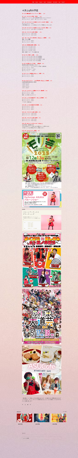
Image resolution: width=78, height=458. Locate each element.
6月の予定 (55, 424)
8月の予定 (20, 424)
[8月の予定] (24, 418)
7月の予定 (37, 424)
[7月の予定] (41, 418)
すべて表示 (65, 411)
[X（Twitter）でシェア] (25, 404)
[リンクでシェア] (30, 404)
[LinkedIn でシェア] (27, 404)
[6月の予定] (59, 418)
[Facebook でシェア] (22, 404)
